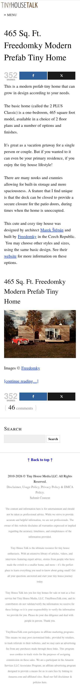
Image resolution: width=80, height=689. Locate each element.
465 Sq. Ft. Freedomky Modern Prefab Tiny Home (38, 45)
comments (20, 407)
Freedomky (27, 236)
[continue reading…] (21, 381)
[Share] (33, 76)
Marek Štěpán (51, 229)
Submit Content (40, 498)
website (10, 256)
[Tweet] (61, 76)
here (44, 682)
